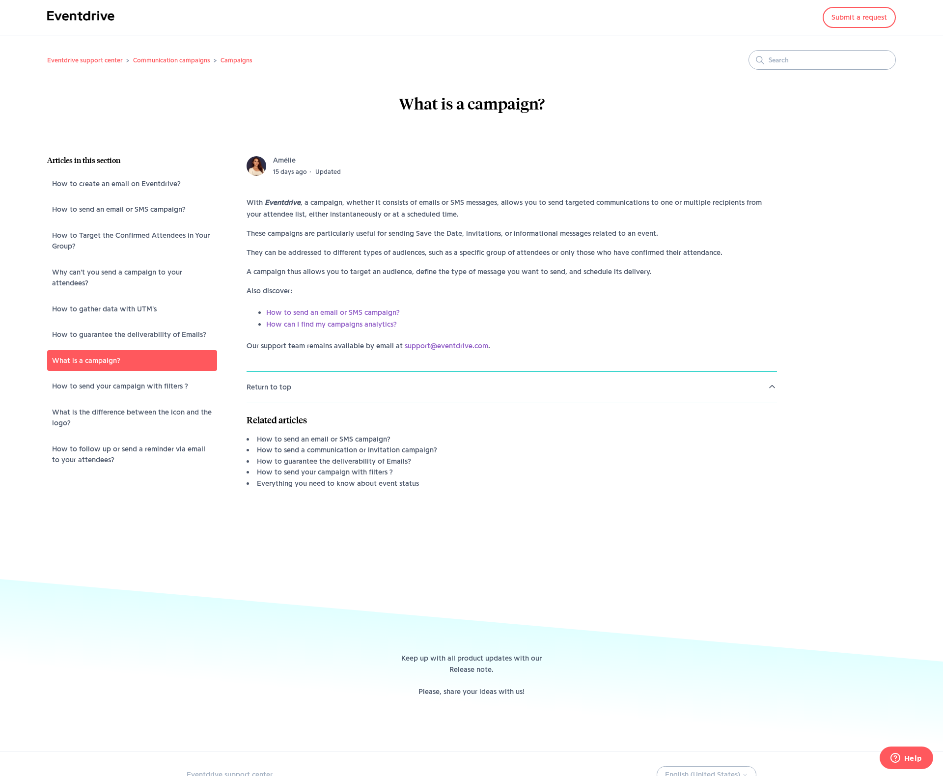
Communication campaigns (171, 60)
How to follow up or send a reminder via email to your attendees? (128, 454)
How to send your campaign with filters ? (120, 386)
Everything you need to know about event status (338, 483)
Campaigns (236, 60)
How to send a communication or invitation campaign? (347, 449)
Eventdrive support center (85, 60)
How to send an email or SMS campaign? (119, 209)
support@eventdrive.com (446, 345)
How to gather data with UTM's (104, 309)
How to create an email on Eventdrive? (116, 183)
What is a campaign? (86, 360)
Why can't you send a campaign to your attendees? (117, 278)
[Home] (80, 22)
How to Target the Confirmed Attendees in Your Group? (131, 241)
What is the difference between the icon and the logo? (132, 418)
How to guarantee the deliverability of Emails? (129, 334)
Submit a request (859, 17)
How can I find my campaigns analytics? (331, 324)
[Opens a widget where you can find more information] (906, 759)
